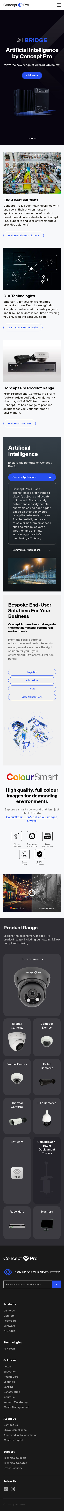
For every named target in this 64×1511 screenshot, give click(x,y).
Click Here (44, 74)
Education (32, 680)
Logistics (32, 672)
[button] (29, 138)
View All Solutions (32, 697)
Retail (32, 688)
